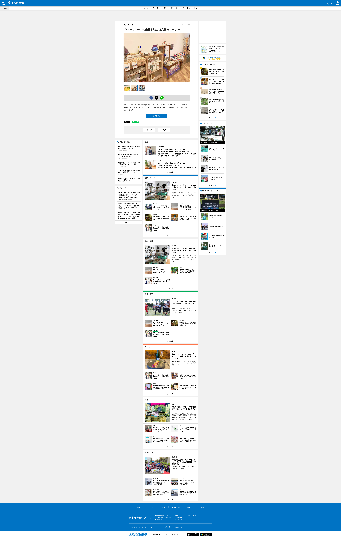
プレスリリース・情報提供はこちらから (185, 515)
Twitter (331, 3)
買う (165, 8)
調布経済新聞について (162, 515)
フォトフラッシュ (129, 25)
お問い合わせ (178, 517)
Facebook (327, 3)
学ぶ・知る (186, 8)
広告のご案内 (159, 520)
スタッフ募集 (178, 520)
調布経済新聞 (16, 3)
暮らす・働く (175, 8)
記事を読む (156, 116)
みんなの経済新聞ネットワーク (138, 534)
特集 (195, 8)
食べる (146, 8)
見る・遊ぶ (156, 8)
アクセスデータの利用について (164, 517)
